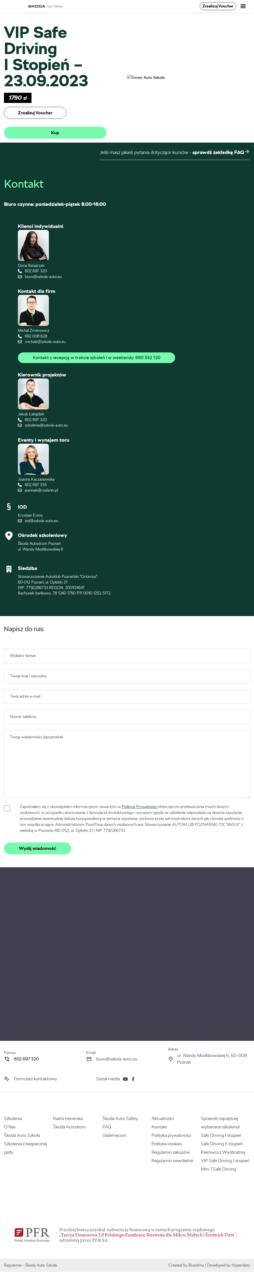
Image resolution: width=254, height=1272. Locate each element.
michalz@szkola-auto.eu (44, 341)
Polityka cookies (167, 1144)
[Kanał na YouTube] (125, 1079)
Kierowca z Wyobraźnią (223, 1152)
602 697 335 (35, 484)
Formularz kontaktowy (35, 1079)
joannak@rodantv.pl (41, 490)
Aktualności (163, 1118)
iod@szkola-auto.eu (41, 520)
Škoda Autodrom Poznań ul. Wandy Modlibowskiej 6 (40, 546)
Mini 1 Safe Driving (218, 1169)
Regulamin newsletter (172, 1160)
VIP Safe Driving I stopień (225, 1160)
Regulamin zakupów (171, 1152)
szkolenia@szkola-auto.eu (46, 425)
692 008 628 (35, 336)
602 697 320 (35, 271)
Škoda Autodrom (69, 1127)
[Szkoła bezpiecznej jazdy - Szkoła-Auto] (46, 6)
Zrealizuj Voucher (217, 6)
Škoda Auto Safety (120, 1118)
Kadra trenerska (68, 1118)
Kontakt (159, 1127)
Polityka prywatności (171, 1135)
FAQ (106, 1127)
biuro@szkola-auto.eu (43, 276)
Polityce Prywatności (140, 806)
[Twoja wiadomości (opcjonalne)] (127, 796)
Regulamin (13, 1265)
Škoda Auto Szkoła (22, 1135)
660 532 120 (147, 357)
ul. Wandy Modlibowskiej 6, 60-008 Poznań (212, 1059)
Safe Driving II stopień (222, 1144)
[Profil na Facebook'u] (133, 1079)
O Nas (10, 1127)
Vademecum (114, 1135)
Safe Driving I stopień (221, 1135)
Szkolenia (13, 1118)
